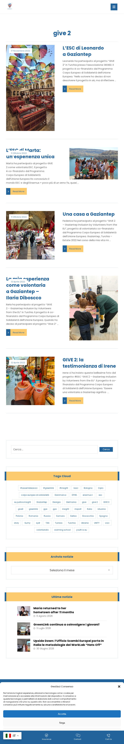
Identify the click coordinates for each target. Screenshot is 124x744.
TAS (47, 523)
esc (100, 495)
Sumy (27, 523)
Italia (89, 509)
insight (65, 509)
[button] (119, 686)
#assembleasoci (28, 488)
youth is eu (81, 529)
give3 (20, 509)
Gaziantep (41, 502)
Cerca (106, 449)
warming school (62, 529)
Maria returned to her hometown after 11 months (53, 610)
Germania (71, 502)
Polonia (19, 516)
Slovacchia (88, 516)
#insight (63, 488)
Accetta (62, 714)
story (16, 523)
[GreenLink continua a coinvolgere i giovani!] (23, 628)
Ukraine (84, 523)
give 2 (95, 502)
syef (38, 523)
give (84, 502)
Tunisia (58, 523)
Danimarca (60, 495)
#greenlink (48, 488)
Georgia (56, 502)
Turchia (72, 523)
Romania (33, 516)
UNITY (96, 523)
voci (107, 523)
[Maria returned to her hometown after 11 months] (23, 612)
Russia (47, 516)
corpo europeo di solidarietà (35, 495)
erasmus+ (88, 495)
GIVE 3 (106, 502)
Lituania (102, 509)
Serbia (73, 516)
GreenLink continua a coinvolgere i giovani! (66, 624)
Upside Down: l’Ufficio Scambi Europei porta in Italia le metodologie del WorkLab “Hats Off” (68, 643)
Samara (60, 516)
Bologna (88, 488)
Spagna (103, 516)
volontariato (42, 529)
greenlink (33, 509)
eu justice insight (22, 502)
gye (45, 509)
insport (78, 509)
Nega (62, 722)
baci (76, 488)
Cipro (100, 488)
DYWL (74, 495)
